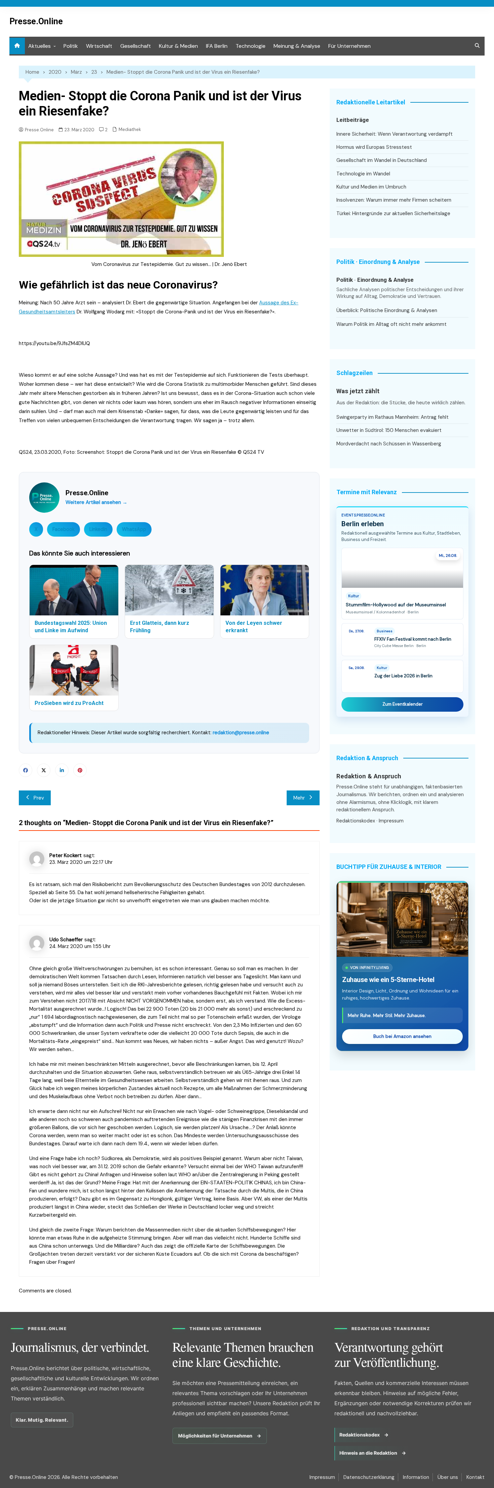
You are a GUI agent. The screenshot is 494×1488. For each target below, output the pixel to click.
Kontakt (475, 1477)
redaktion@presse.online (241, 732)
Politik (71, 45)
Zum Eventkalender (402, 704)
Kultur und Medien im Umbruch (371, 186)
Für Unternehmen (349, 45)
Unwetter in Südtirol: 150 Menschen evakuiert (389, 430)
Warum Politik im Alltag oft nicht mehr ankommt (391, 324)
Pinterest (80, 770)
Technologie (250, 45)
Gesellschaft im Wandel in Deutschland (381, 160)
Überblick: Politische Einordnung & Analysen (386, 310)
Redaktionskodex (355, 821)
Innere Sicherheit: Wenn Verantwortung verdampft (394, 134)
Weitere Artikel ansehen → (96, 502)
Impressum (391, 821)
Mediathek (130, 129)
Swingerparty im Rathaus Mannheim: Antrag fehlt (392, 417)
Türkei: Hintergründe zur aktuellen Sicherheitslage (393, 213)
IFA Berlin (217, 45)
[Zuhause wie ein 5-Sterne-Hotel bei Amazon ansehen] (402, 920)
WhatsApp (134, 529)
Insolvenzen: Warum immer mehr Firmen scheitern (393, 200)
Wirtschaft (99, 45)
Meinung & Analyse (297, 45)
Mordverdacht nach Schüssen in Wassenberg (388, 443)
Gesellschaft (135, 45)
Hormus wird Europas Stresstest (374, 147)
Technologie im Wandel (363, 173)
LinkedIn (98, 529)
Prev (39, 797)
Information (416, 1477)
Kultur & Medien (178, 45)
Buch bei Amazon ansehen (402, 1036)
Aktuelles (39, 45)
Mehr (299, 797)
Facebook (63, 529)
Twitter (43, 770)
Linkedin (62, 770)
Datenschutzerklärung (369, 1477)
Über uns (448, 1477)
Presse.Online (36, 21)
